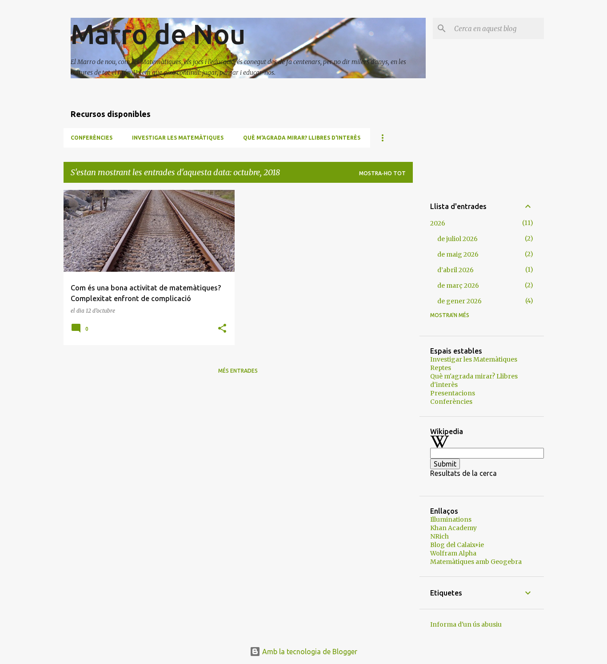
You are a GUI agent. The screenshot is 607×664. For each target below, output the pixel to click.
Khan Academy (453, 528)
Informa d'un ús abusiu (466, 624)
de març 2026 (458, 286)
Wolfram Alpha (453, 553)
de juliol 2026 (457, 239)
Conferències (91, 138)
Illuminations (450, 519)
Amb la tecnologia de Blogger (308, 652)
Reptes (440, 368)
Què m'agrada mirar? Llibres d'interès (301, 138)
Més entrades (238, 371)
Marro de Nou (158, 33)
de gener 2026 (459, 301)
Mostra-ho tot (382, 173)
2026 (437, 223)
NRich (439, 536)
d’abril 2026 (455, 270)
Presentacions (452, 393)
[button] (222, 329)
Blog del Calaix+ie (457, 545)
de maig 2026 (458, 254)
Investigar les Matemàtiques (178, 138)
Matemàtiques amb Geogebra (476, 562)
